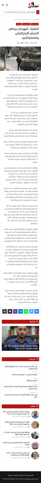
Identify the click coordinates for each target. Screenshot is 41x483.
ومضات (19, 24)
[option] (20, 338)
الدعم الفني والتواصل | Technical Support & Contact (20, 479)
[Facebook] (36, 311)
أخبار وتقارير (27, 19)
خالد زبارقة (25, 437)
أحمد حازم (25, 426)
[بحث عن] (7, 5)
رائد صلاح (25, 447)
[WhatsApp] (26, 311)
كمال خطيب (24, 457)
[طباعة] (4, 311)
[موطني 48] (33, 5)
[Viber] (15, 311)
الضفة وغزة (18, 19)
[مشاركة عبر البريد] (10, 311)
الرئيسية (34, 19)
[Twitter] (31, 311)
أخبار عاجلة (35, 24)
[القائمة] (3, 5)
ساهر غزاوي (24, 416)
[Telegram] (20, 311)
